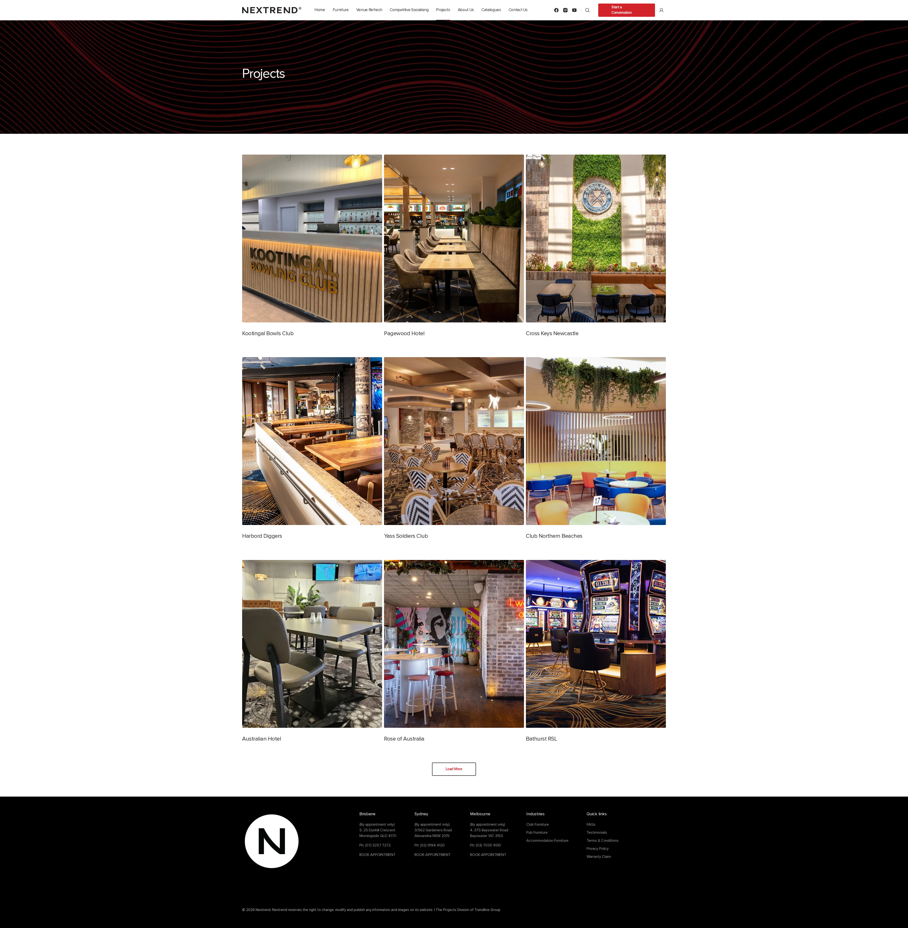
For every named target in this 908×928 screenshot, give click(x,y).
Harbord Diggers (262, 536)
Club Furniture (537, 824)
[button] (587, 10)
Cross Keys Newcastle (552, 333)
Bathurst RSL (541, 739)
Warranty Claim (599, 857)
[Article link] (312, 248)
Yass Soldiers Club (406, 536)
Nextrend (263, 910)
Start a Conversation (621, 9)
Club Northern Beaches (554, 536)
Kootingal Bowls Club (267, 333)
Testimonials (597, 832)
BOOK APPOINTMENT (377, 855)
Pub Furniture (537, 832)
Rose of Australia (404, 739)
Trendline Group (487, 910)
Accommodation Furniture (547, 840)
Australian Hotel (261, 739)
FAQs (591, 824)
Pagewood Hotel (404, 333)
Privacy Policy (598, 848)
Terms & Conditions (603, 840)
